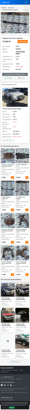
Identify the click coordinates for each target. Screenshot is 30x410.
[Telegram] (2, 385)
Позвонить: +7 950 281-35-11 (16, 74)
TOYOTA (3, 370)
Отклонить (5, 407)
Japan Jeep (5, 2)
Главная (3, 7)
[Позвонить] (11, 385)
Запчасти (11, 7)
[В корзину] (12, 177)
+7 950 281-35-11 (8, 377)
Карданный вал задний (10, 9)
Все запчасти (7, 140)
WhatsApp (9, 78)
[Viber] (8, 385)
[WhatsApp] (5, 385)
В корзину (23, 41)
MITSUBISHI (15, 370)
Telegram (22, 78)
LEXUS (21, 370)
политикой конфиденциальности (18, 405)
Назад (26, 9)
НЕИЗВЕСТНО (5, 372)
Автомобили (11, 379)
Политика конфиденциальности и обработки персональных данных (13, 389)
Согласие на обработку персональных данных (14, 392)
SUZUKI (8, 370)
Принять (12, 407)
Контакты (19, 379)
